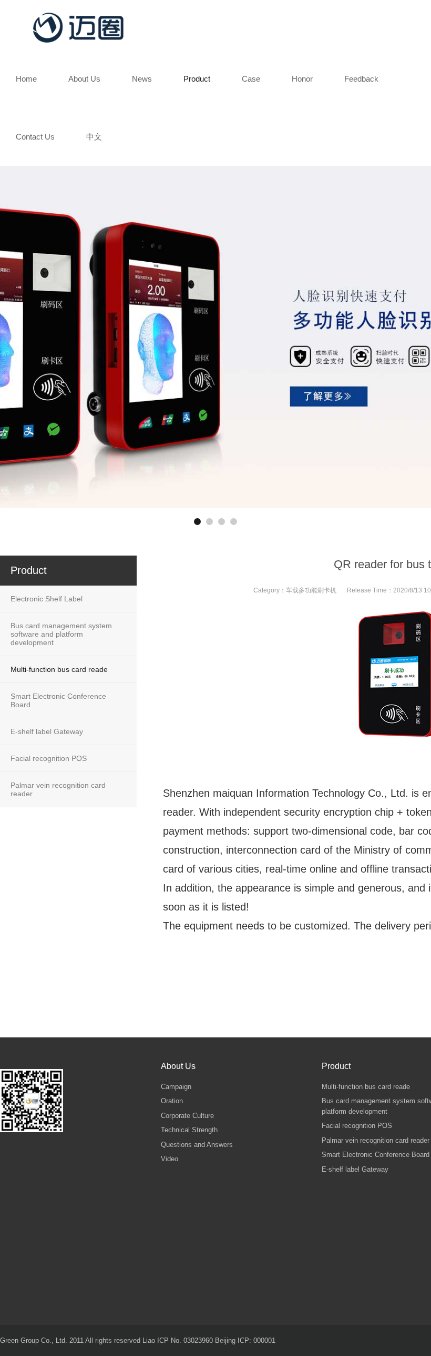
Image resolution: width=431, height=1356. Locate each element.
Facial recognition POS (49, 758)
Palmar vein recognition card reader (58, 789)
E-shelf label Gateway (47, 731)
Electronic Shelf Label (47, 599)
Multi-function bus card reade (59, 669)
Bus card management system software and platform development (61, 634)
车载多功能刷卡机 (311, 590)
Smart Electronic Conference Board (58, 700)
